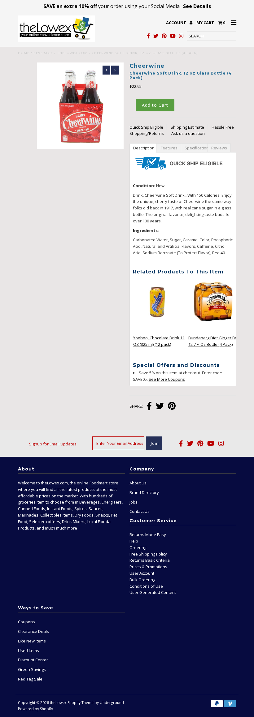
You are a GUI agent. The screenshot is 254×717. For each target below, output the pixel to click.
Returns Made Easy (147, 534)
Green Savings (32, 669)
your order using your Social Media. (127, 6)
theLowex (58, 702)
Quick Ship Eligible (146, 127)
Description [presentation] (144, 148)
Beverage (43, 52)
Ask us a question (188, 133)
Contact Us (139, 511)
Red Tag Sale (30, 679)
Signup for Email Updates (53, 444)
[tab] (142, 147)
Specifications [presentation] (196, 148)
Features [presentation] (168, 148)
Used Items (28, 650)
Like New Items (32, 641)
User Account (141, 573)
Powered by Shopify (35, 708)
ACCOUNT (176, 22)
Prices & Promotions (148, 566)
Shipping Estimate (187, 127)
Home (23, 52)
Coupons (26, 622)
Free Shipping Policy (148, 554)
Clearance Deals (33, 631)
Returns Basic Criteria (149, 560)
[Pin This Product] (172, 406)
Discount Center (33, 660)
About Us (138, 483)
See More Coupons (167, 379)
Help (133, 541)
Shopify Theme (81, 702)
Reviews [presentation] (219, 148)
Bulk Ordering (142, 579)
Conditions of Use (146, 586)
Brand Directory (144, 492)
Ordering (137, 547)
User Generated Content (152, 592)
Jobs (133, 502)
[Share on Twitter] (160, 406)
